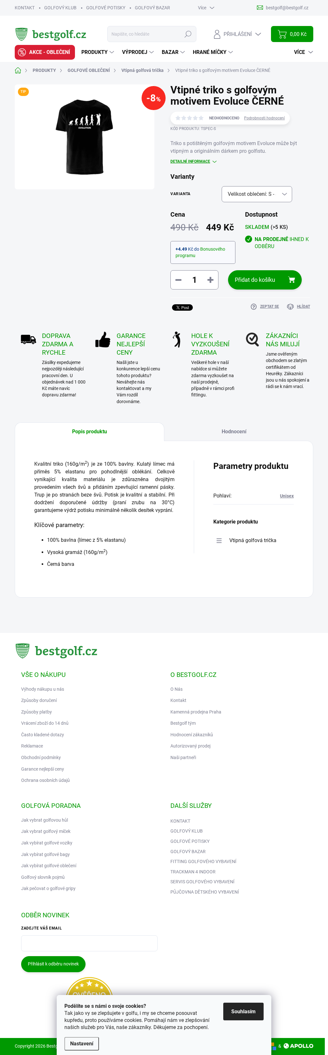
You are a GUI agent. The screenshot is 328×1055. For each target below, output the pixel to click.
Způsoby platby (36, 711)
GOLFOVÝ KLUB (60, 7)
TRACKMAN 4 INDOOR (193, 871)
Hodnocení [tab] (234, 431)
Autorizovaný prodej (190, 745)
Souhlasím (243, 1011)
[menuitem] (45, 52)
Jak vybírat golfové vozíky (46, 842)
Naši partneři (183, 757)
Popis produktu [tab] (89, 431)
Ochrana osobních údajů (45, 780)
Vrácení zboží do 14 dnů (45, 723)
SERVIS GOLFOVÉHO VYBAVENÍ (202, 881)
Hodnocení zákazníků (191, 734)
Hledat (188, 34)
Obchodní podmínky (41, 757)
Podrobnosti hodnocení (264, 118)
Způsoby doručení (39, 700)
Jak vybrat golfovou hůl (44, 820)
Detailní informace (190, 161)
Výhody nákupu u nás (42, 689)
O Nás (176, 689)
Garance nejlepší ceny (42, 769)
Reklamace (32, 745)
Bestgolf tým (183, 723)
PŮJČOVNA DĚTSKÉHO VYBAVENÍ (204, 892)
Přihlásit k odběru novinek (53, 963)
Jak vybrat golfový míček (45, 831)
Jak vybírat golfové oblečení (48, 865)
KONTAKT (25, 7)
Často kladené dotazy (42, 734)
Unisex (287, 495)
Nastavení (81, 1044)
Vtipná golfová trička (252, 540)
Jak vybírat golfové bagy (45, 854)
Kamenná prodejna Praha (195, 711)
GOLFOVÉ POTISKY (105, 7)
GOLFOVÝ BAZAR (152, 7)
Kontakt (178, 700)
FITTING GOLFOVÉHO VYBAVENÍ (203, 861)
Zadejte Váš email (41, 928)
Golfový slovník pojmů (43, 877)
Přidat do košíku (255, 279)
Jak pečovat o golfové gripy (48, 888)
